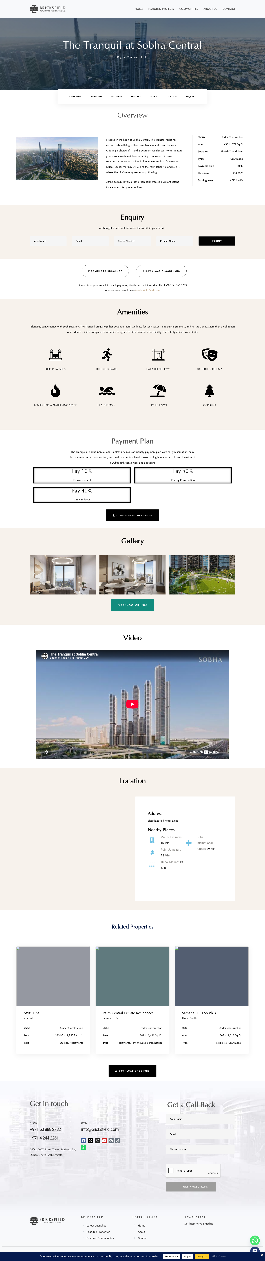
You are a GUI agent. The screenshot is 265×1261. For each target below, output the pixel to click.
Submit (217, 241)
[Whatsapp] (83, 1147)
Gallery (136, 96)
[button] (105, 271)
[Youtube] (104, 1140)
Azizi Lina (31, 1013)
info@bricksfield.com (147, 290)
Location (171, 96)
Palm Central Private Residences (128, 1013)
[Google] (111, 1140)
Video (153, 96)
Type (26, 1042)
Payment (116, 96)
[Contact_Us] (255, 1251)
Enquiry (191, 96)
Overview (75, 96)
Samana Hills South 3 (199, 1013)
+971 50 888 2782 (45, 1129)
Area (26, 1035)
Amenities (96, 96)
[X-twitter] (90, 1140)
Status (27, 1028)
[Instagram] (97, 1140)
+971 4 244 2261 (44, 1138)
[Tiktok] (117, 1140)
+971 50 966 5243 (176, 285)
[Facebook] (83, 1140)
